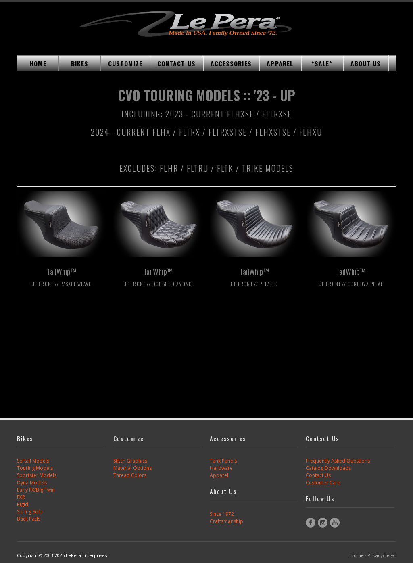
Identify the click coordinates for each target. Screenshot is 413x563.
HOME (37, 63)
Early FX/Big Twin (36, 489)
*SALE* (322, 63)
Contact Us (318, 475)
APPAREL (280, 63)
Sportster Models (36, 475)
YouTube (335, 523)
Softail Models (33, 460)
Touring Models (35, 468)
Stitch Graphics (130, 460)
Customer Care (323, 482)
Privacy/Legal (381, 555)
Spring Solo (30, 511)
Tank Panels (223, 460)
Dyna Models (32, 482)
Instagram (322, 523)
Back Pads (28, 518)
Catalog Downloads (328, 468)
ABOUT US (365, 63)
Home (357, 555)
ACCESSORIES (231, 63)
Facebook (310, 523)
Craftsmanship (226, 521)
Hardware (221, 468)
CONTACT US (176, 63)
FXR (21, 497)
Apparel (219, 475)
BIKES (79, 63)
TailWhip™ (61, 276)
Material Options (132, 468)
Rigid (22, 504)
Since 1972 (222, 514)
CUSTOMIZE (125, 63)
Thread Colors (129, 475)
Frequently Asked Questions (338, 460)
